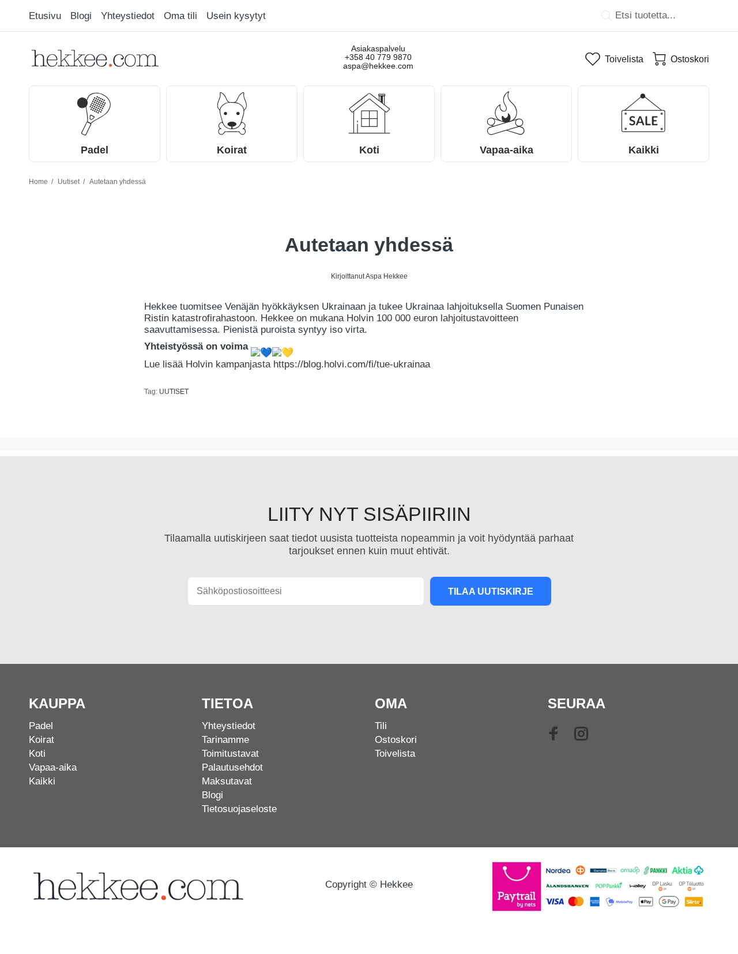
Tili (381, 725)
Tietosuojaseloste (239, 808)
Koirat (41, 739)
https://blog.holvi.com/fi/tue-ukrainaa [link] (351, 364)
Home (38, 182)
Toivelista (395, 753)
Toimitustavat (230, 753)
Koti (37, 753)
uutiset (174, 392)
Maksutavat (227, 781)
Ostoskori (396, 739)
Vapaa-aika (53, 767)
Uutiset (69, 182)
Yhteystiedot (228, 725)
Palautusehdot (232, 767)
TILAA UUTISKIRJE (490, 591)
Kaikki (42, 781)
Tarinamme (225, 739)
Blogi (212, 795)
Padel (41, 725)
